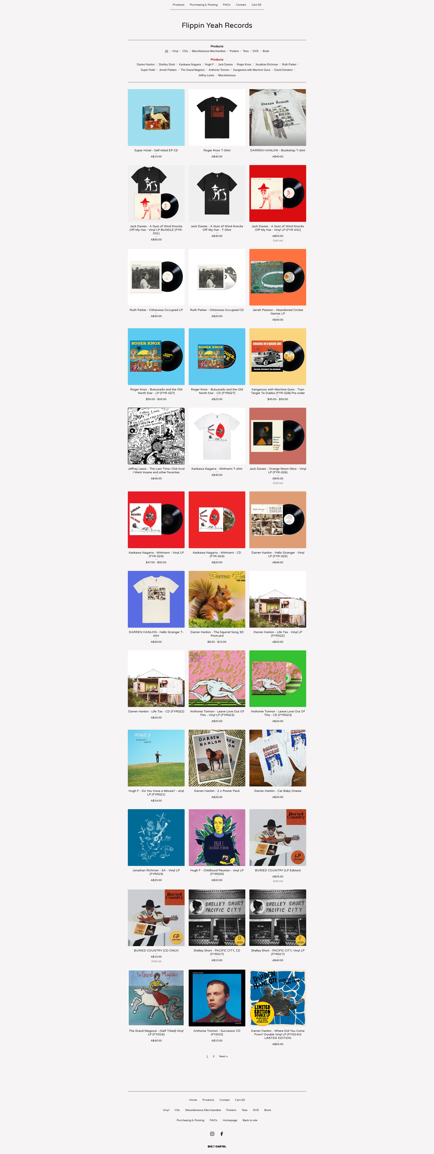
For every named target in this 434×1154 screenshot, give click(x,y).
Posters (234, 51)
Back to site (250, 1120)
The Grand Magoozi (193, 69)
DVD (256, 51)
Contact (241, 4)
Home (193, 1100)
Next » (223, 1056)
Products (178, 4)
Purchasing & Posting (204, 4)
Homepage (230, 1120)
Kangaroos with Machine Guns (251, 69)
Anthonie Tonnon (219, 69)
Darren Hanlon (146, 64)
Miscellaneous (227, 75)
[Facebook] (221, 1133)
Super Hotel (148, 69)
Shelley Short (167, 64)
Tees (246, 51)
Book (266, 51)
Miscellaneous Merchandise (209, 51)
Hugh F (209, 64)
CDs (185, 51)
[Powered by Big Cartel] (217, 1146)
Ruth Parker (289, 64)
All (166, 51)
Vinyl (175, 51)
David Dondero (283, 69)
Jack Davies (225, 64)
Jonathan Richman (266, 64)
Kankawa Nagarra (190, 64)
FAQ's (227, 4)
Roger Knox (244, 64)
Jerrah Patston (168, 69)
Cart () (256, 4)
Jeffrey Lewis (206, 75)
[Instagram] (212, 1133)
